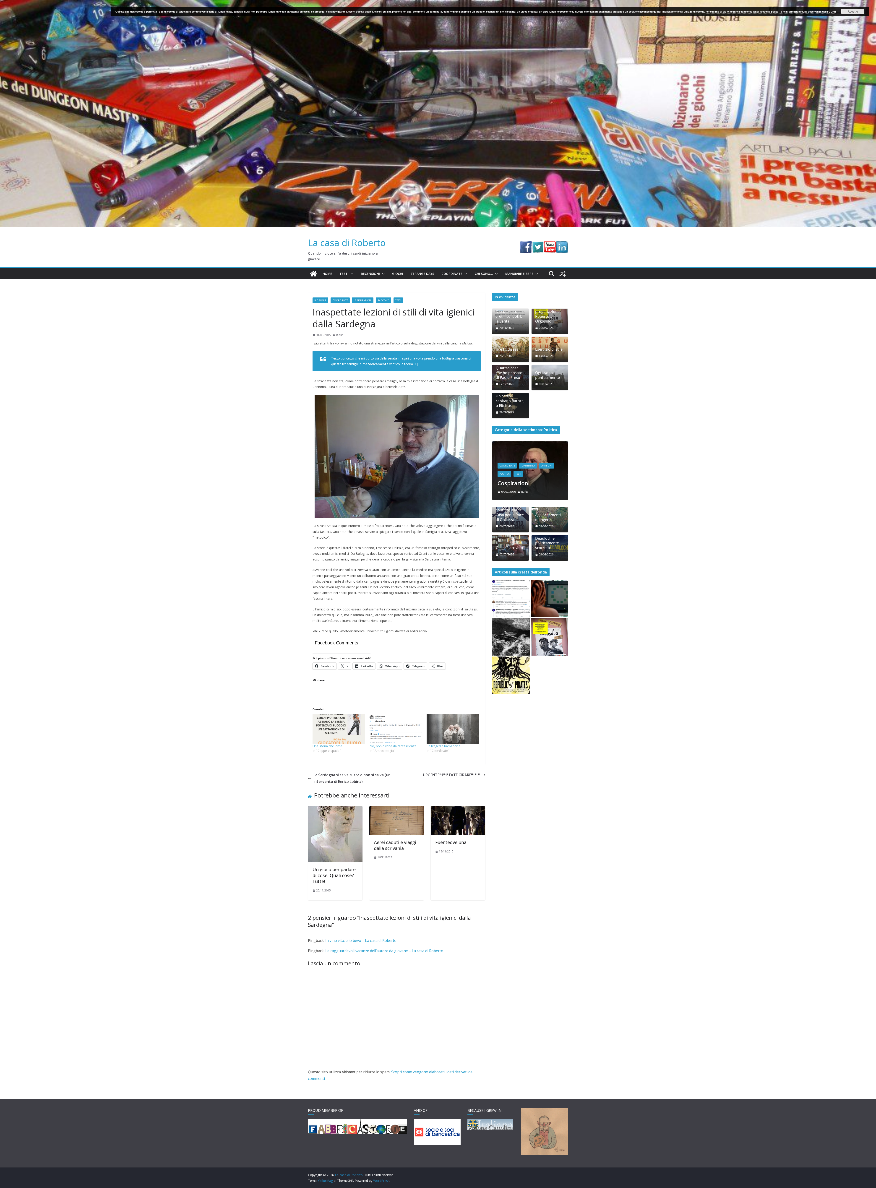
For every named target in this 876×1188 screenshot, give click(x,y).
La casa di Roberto (347, 242)
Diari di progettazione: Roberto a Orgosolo (548, 314)
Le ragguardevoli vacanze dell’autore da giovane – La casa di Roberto (384, 950)
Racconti (383, 300)
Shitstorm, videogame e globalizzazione (539, 512)
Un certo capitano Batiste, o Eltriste (510, 401)
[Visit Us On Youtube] (550, 244)
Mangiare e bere (519, 273)
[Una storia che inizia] (339, 729)
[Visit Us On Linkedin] (562, 244)
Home (327, 273)
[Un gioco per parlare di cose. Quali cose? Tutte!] (335, 809)
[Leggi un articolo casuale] (562, 273)
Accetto (853, 11)
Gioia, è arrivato (509, 580)
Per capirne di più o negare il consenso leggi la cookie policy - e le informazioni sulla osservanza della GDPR (771, 11)
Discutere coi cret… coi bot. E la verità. (509, 316)
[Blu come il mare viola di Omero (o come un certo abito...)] (549, 631)
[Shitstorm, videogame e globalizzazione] (541, 444)
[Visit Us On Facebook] (526, 244)
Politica (557, 491)
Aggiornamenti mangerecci (548, 550)
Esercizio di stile (549, 349)
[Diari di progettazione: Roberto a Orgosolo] (549, 670)
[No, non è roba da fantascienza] (396, 729)
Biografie (320, 300)
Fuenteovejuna (451, 842)
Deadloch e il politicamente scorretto (547, 576)
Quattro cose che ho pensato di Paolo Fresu (509, 373)
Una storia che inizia (327, 746)
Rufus (339, 335)
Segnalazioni (519, 499)
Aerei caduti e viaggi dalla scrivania (395, 845)
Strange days (422, 273)
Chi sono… (484, 273)
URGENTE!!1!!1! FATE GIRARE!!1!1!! (451, 774)
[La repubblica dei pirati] (511, 708)
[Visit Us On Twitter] (538, 244)
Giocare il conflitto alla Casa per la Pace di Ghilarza (510, 545)
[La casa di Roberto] (438, 3)
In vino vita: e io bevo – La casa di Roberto (360, 940)
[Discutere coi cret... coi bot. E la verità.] (511, 631)
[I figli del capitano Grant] (511, 670)
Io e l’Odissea (507, 349)
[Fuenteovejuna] (458, 809)
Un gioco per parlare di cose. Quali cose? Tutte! (334, 875)
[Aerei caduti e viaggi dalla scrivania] (396, 809)
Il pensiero (539, 491)
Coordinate (451, 273)
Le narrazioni (363, 300)
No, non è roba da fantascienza (393, 746)
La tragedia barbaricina (443, 746)
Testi (344, 273)
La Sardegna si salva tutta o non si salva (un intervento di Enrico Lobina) (352, 778)
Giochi (397, 273)
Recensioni (370, 273)
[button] (351, 274)
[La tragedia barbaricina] (453, 729)
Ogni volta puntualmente (547, 375)
